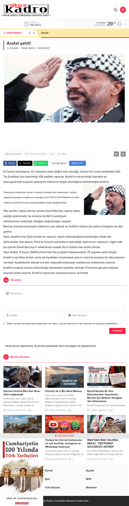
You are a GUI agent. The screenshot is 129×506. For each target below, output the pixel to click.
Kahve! (45, 32)
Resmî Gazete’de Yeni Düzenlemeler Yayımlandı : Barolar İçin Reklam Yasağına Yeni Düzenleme (104, 396)
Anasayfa (14, 48)
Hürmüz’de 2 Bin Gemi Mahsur (63, 391)
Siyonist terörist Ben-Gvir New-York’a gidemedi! (21, 392)
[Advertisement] (64, 137)
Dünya (25, 48)
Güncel (32, 48)
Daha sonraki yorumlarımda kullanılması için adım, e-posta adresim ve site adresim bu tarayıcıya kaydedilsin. (62, 323)
